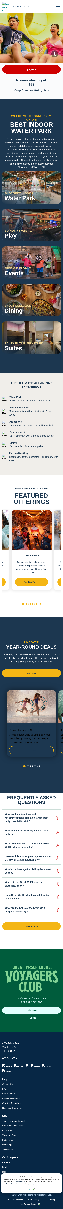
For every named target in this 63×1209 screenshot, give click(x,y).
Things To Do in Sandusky (14, 1121)
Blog (4, 1172)
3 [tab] (31, 604)
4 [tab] (35, 604)
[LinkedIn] (6, 1071)
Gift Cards (7, 1130)
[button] (57, 6)
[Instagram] (19, 1065)
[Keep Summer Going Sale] (31, 723)
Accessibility (7, 1149)
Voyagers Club (9, 1135)
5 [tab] (39, 604)
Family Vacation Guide (12, 1125)
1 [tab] (23, 604)
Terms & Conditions (13, 1184)
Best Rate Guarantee (12, 1108)
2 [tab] (27, 604)
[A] (54, 197)
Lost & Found (8, 1094)
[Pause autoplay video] (54, 53)
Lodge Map (7, 1140)
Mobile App (7, 1145)
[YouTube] (46, 1065)
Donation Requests (11, 1098)
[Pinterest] (35, 1065)
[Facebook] (7, 1065)
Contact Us (7, 1084)
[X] (27, 1065)
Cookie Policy (20, 1181)
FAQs (4, 1089)
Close (30, 1189)
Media (5, 1167)
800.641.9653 (9, 1058)
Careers (6, 1162)
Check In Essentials (11, 1103)
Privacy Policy (29, 1184)
